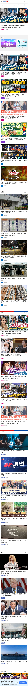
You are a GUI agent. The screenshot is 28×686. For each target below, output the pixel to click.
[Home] (6, 1)
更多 (25, 192)
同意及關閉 (22, 682)
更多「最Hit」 (23, 54)
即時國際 (2, 477)
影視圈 (2, 76)
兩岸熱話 (2, 499)
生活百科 (3, 29)
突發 (2, 215)
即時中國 (2, 454)
